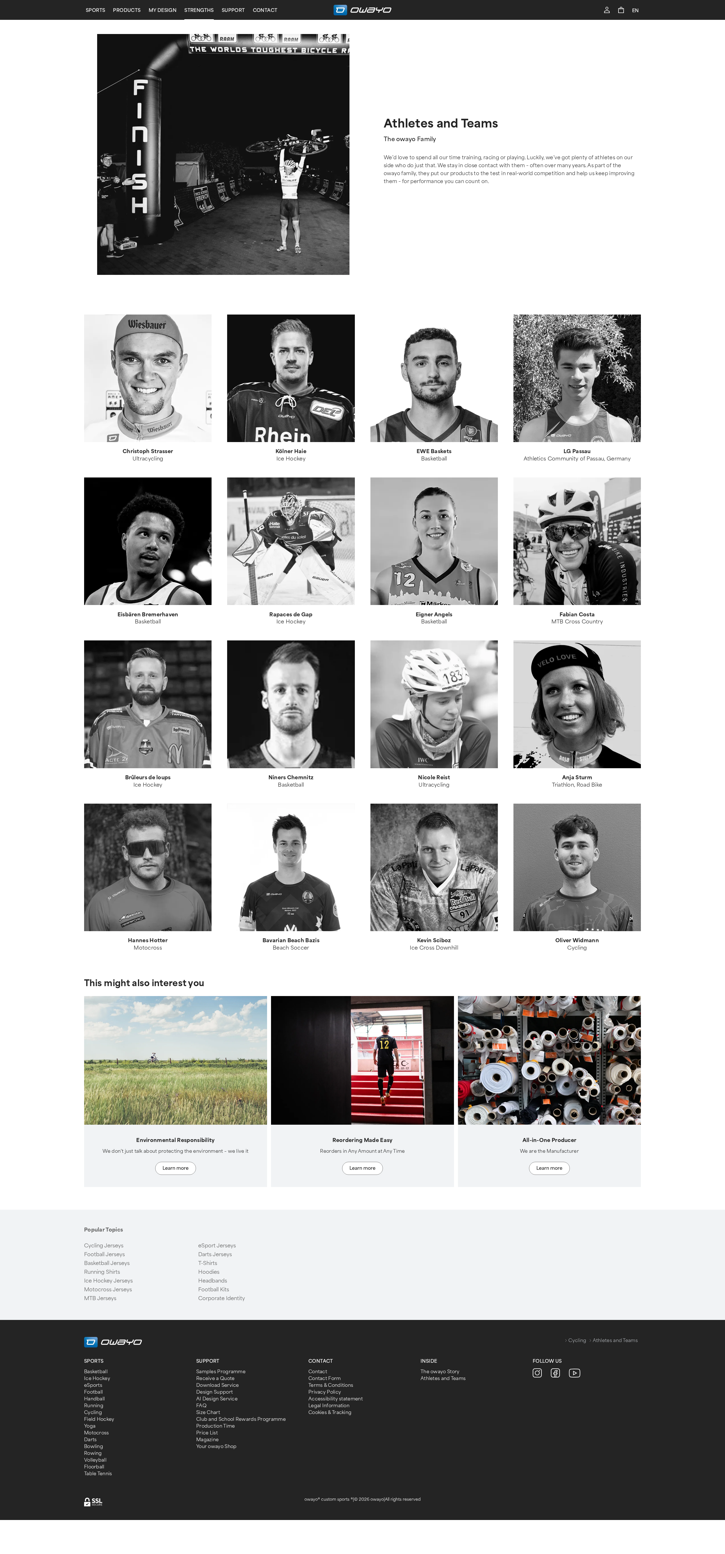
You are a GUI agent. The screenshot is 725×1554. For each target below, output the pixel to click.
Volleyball (95, 1460)
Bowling (93, 1446)
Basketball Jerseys (107, 1263)
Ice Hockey (97, 1378)
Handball (94, 1399)
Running (93, 1405)
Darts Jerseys (215, 1254)
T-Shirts (207, 1263)
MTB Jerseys (100, 1298)
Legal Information (328, 1405)
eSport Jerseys (217, 1246)
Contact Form (324, 1378)
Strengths (199, 10)
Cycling (577, 1340)
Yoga (89, 1426)
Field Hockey (99, 1419)
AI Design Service (217, 1399)
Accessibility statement (335, 1399)
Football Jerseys (104, 1254)
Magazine (207, 1439)
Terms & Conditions (330, 1385)
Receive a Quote (215, 1378)
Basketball (96, 1371)
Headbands (212, 1281)
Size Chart (208, 1412)
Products (126, 10)
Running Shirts (102, 1272)
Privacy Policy (324, 1392)
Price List (207, 1433)
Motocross (96, 1433)
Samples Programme (221, 1371)
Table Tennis (98, 1473)
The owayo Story (440, 1371)
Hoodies (208, 1272)
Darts (90, 1439)
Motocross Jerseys (108, 1289)
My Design (163, 10)
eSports (93, 1385)
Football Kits (213, 1289)
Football (93, 1392)
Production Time (215, 1426)
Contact (265, 10)
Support (233, 10)
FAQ (201, 1405)
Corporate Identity (221, 1298)
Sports (95, 10)
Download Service (217, 1385)
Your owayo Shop (216, 1446)
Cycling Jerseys (103, 1246)
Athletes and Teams (443, 1378)
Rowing (93, 1453)
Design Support (214, 1392)
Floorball (94, 1467)
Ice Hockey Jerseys (108, 1281)
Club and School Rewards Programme (241, 1419)
